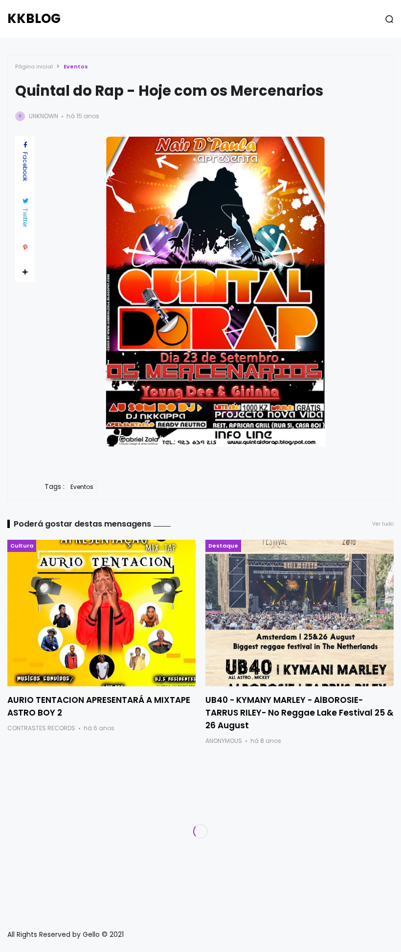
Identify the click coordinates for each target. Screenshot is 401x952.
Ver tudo (383, 524)
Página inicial (34, 66)
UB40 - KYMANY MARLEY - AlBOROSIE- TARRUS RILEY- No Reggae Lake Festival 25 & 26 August (299, 712)
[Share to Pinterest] (25, 247)
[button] (389, 19)
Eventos (76, 66)
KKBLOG (34, 18)
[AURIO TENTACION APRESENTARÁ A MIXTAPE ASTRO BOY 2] (101, 613)
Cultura (21, 546)
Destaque (223, 546)
